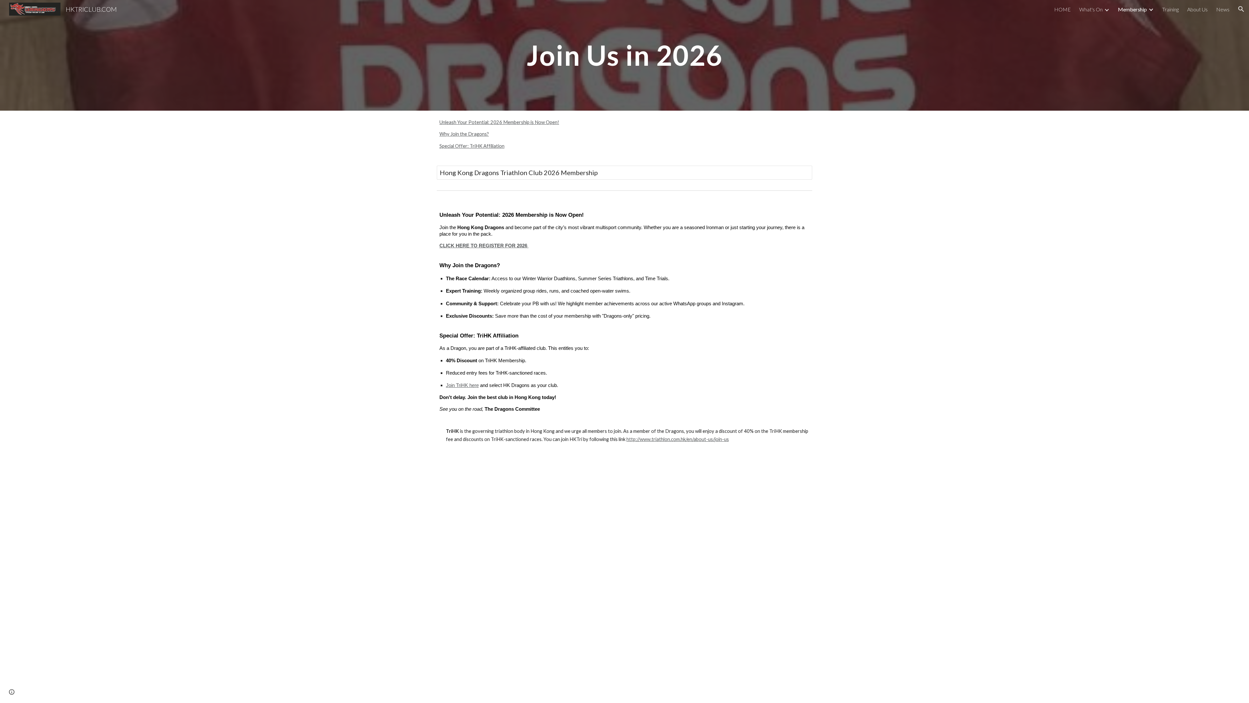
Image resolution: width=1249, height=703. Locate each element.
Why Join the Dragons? (464, 134)
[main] (624, 55)
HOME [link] (1062, 9)
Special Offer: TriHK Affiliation (471, 146)
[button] (1241, 9)
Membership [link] (1132, 9)
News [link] (1222, 9)
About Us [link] (1197, 9)
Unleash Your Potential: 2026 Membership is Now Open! (499, 122)
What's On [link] (1091, 9)
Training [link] (1170, 9)
